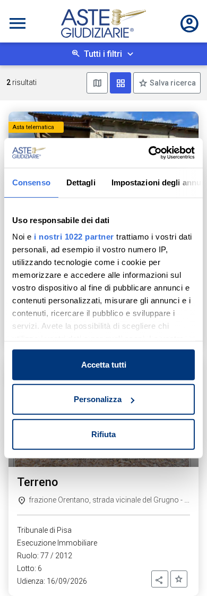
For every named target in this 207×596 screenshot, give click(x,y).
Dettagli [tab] (81, 181)
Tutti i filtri (103, 54)
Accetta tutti (103, 364)
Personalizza (98, 399)
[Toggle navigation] (17, 23)
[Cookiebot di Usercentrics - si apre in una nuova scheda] (149, 153)
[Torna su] (181, 570)
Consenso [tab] (31, 181)
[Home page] (103, 23)
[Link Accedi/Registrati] (189, 23)
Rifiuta (103, 433)
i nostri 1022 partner (74, 236)
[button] (159, 579)
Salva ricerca (172, 83)
